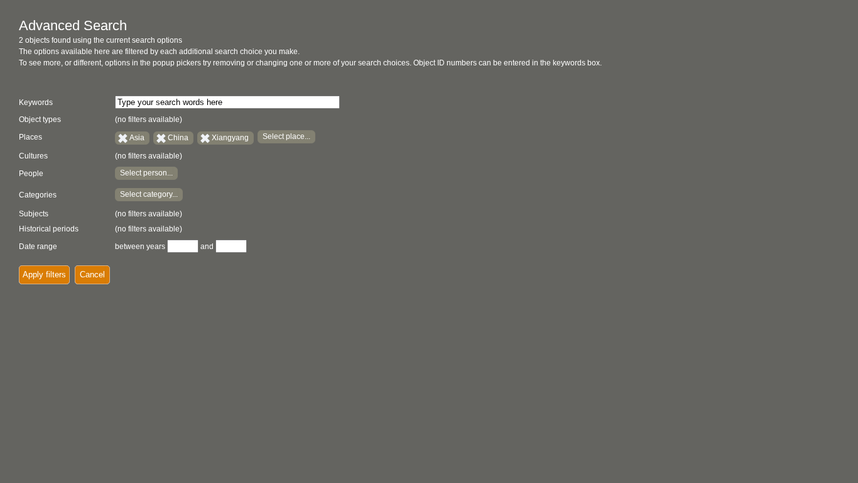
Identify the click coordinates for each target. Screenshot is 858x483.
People (31, 173)
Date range (38, 246)
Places (30, 137)
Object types (40, 119)
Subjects (33, 213)
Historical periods (49, 229)
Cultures (33, 156)
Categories (38, 195)
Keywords (36, 102)
